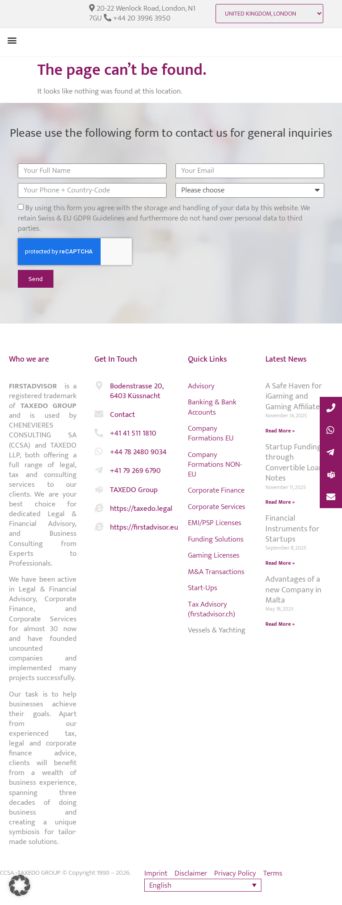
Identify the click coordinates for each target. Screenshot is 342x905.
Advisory (201, 386)
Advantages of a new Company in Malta (293, 590)
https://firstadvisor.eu (144, 527)
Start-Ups (202, 588)
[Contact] (98, 414)
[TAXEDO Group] (98, 489)
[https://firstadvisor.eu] (98, 526)
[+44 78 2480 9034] (98, 451)
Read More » (280, 430)
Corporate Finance (216, 490)
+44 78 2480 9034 (138, 452)
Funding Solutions (216, 539)
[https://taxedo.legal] (98, 508)
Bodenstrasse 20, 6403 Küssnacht (136, 391)
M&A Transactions (216, 572)
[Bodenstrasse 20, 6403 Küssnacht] (98, 385)
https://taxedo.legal (141, 508)
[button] (11, 40)
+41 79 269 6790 (135, 471)
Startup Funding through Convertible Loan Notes (294, 462)
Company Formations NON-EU (215, 464)
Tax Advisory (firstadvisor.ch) (211, 609)
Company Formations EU (211, 433)
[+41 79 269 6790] (98, 470)
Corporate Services (216, 507)
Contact (122, 414)
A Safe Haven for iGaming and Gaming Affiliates (294, 396)
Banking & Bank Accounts (212, 407)
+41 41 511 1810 (133, 433)
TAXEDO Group (134, 490)
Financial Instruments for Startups (292, 529)
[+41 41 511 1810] (98, 432)
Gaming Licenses (214, 555)
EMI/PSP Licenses (214, 523)
